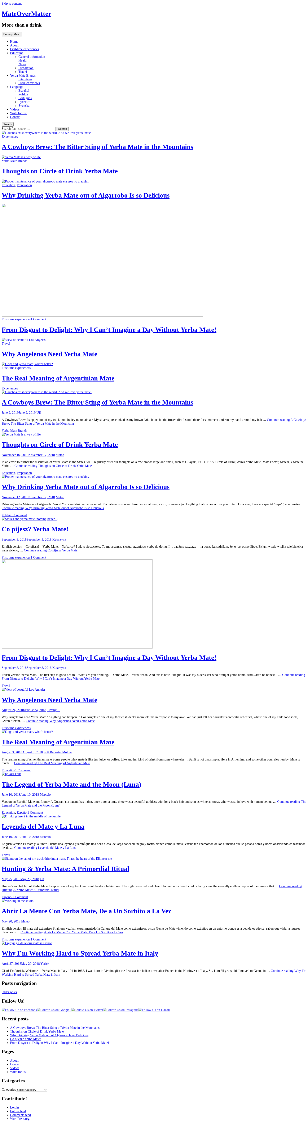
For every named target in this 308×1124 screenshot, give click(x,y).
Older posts (9, 992)
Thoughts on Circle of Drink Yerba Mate (60, 171)
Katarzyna (59, 539)
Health (22, 60)
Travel (22, 71)
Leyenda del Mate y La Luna (43, 826)
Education (16, 53)
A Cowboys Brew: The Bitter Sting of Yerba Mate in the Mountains (97, 146)
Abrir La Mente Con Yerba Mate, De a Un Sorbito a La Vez (86, 911)
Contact (15, 117)
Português (25, 98)
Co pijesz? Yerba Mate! (35, 529)
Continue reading (53, 466)
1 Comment (38, 319)
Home (14, 41)
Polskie (23, 94)
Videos (14, 109)
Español (23, 90)
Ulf (38, 412)
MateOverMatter (26, 13)
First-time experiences (24, 49)
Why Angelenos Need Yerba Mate (49, 354)
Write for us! (18, 113)
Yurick (44, 963)
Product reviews (29, 83)
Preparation (26, 68)
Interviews (25, 79)
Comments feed (20, 1115)
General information (31, 56)
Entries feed (18, 1111)
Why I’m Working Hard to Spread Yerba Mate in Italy (80, 953)
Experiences (10, 136)
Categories (9, 1089)
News (22, 64)
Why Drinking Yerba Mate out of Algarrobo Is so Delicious (86, 195)
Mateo (60, 455)
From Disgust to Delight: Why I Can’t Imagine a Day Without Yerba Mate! (109, 329)
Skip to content (12, 3)
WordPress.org (20, 1118)
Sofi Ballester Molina (58, 752)
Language (16, 87)
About (14, 45)
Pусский (24, 102)
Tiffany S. (53, 710)
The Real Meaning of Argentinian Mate (58, 378)
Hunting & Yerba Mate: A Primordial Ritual (65, 868)
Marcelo (45, 794)
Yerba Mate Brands (23, 75)
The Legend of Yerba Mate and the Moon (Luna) (71, 784)
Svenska (24, 105)
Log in (14, 1107)
